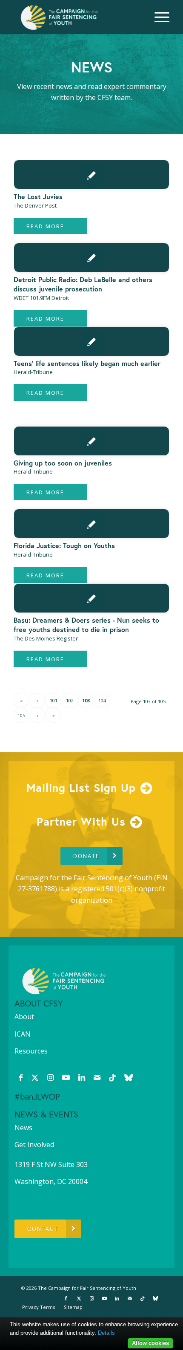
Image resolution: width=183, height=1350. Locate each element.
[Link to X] (35, 1077)
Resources (31, 1051)
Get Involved (34, 1144)
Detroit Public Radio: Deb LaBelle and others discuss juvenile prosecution (83, 284)
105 (21, 715)
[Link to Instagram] (50, 1077)
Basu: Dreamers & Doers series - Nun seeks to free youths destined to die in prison (86, 624)
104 (102, 700)
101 (53, 700)
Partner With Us (81, 821)
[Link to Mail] (97, 1077)
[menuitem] (157, 17)
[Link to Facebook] (21, 1077)
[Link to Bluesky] (128, 1077)
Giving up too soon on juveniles (63, 462)
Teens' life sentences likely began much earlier (87, 363)
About (24, 1016)
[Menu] (157, 17)
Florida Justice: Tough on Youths (64, 545)
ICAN (22, 1034)
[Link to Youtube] (66, 1077)
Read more (45, 226)
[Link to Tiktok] (112, 1077)
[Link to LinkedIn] (81, 1077)
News (23, 1127)
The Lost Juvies (38, 196)
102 (70, 700)
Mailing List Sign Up (81, 787)
